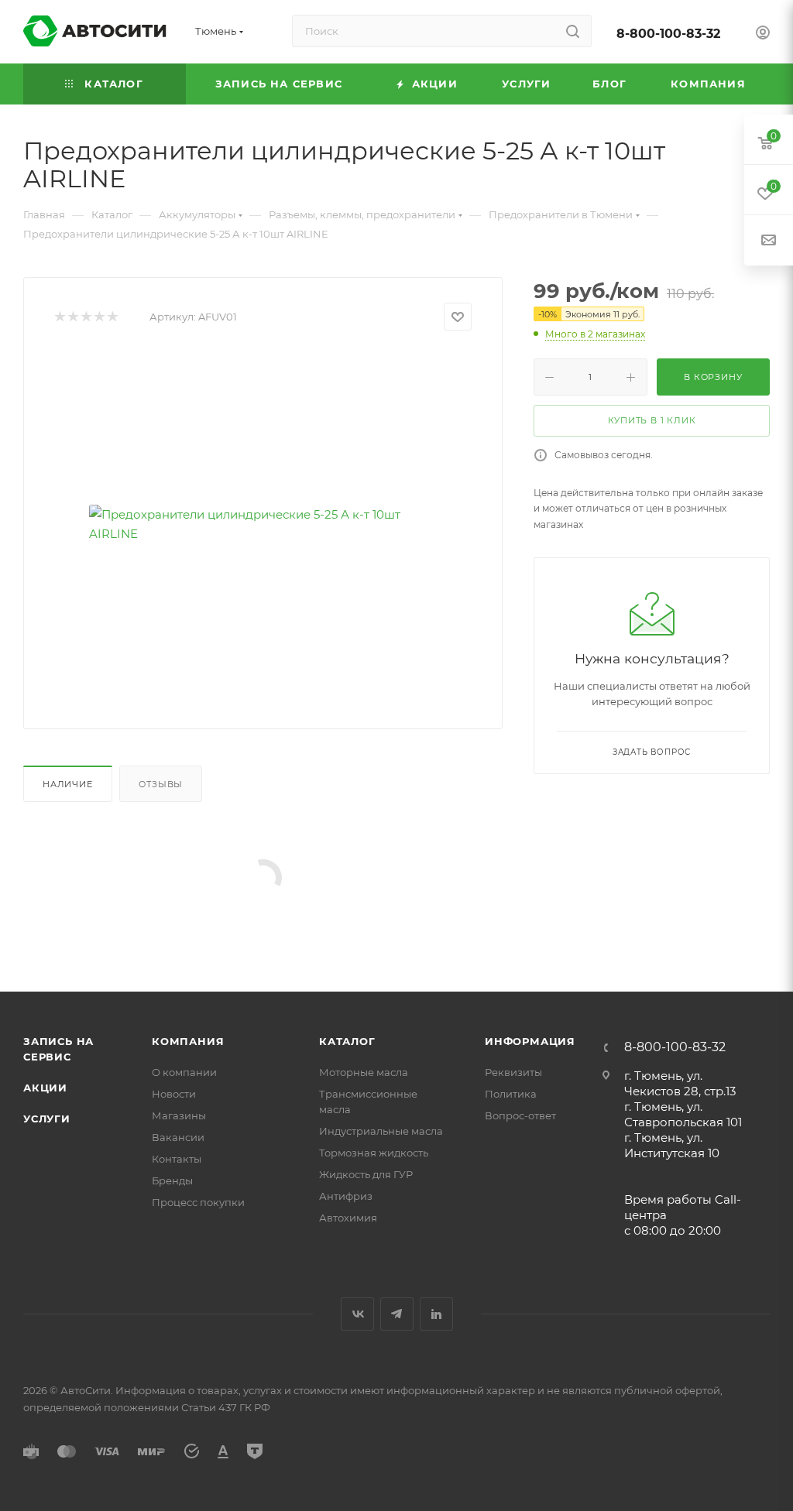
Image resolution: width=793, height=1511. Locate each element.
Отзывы (161, 784)
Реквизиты (513, 1072)
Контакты (176, 1159)
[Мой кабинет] (763, 34)
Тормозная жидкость (373, 1152)
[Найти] (573, 31)
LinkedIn (436, 1314)
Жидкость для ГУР (366, 1174)
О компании (184, 1072)
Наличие (68, 784)
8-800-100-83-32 (668, 33)
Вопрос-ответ (520, 1115)
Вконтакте (357, 1314)
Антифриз (345, 1196)
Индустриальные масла (381, 1131)
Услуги (46, 1118)
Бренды (172, 1180)
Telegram (397, 1314)
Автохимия (348, 1217)
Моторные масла (363, 1072)
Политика (511, 1094)
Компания (188, 1041)
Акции (45, 1087)
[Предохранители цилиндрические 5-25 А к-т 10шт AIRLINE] (263, 524)
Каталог (347, 1041)
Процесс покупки (198, 1202)
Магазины (179, 1115)
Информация (530, 1041)
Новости (174, 1094)
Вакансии (178, 1137)
